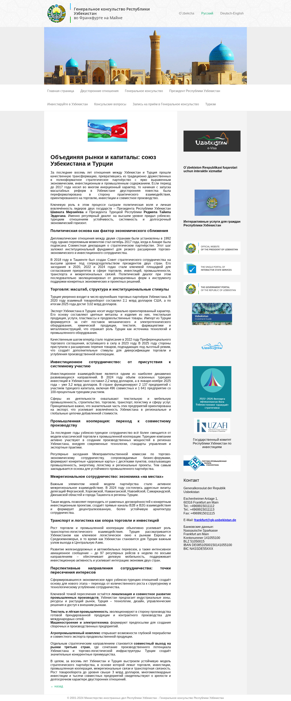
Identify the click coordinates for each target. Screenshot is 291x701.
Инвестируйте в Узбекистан (67, 104)
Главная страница (60, 91)
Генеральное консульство (144, 91)
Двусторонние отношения (99, 91)
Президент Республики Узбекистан (194, 91)
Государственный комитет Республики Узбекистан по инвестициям (212, 443)
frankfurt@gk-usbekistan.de (215, 520)
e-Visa (212, 148)
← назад (56, 686)
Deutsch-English (232, 13)
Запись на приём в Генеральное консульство (166, 104)
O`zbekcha (186, 13)
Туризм (210, 104)
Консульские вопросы (110, 104)
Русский (207, 13)
